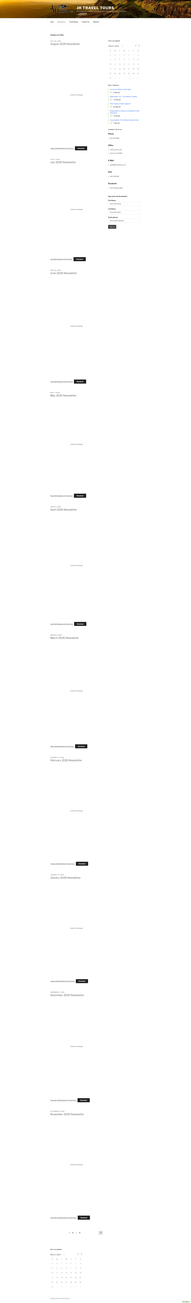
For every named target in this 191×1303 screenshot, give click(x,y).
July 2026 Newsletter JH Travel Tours (61, 259)
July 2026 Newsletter (63, 162)
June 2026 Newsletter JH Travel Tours (62, 381)
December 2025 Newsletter (67, 995)
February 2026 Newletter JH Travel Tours (63, 864)
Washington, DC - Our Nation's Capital (123, 96)
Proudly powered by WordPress (60, 1298)
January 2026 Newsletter (65, 877)
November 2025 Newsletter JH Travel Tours (64, 1217)
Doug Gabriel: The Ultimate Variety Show (124, 120)
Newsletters (61, 22)
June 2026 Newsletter (63, 273)
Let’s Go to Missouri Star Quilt (120, 89)
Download (81, 148)
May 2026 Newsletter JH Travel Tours (62, 496)
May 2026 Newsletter (63, 395)
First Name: (112, 200)
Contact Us (85, 22)
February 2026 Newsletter (66, 760)
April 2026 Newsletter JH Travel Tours (62, 624)
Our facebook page (116, 188)
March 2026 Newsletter (64, 637)
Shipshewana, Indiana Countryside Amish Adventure (124, 112)
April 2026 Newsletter (63, 509)
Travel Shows (73, 22)
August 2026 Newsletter (65, 43)
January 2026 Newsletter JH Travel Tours (63, 981)
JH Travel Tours (95, 8)
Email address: (113, 217)
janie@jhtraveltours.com (118, 165)
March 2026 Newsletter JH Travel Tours (62, 746)
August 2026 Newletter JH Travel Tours (62, 148)
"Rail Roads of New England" (120, 104)
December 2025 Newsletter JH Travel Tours (63, 1100)
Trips (52, 22)
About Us (96, 22)
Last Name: (112, 209)
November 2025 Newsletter (67, 1114)
